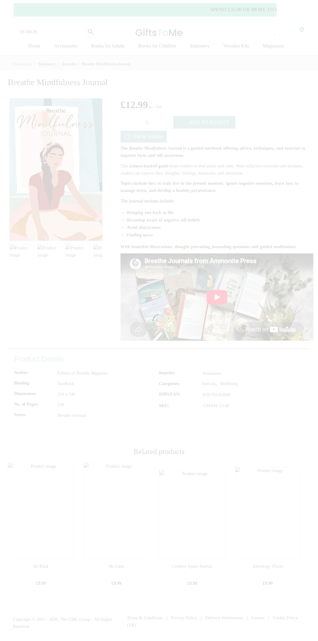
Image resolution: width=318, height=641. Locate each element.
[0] (297, 32)
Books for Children (157, 45)
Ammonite (211, 373)
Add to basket (209, 122)
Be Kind (41, 566)
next (94, 169)
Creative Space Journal (192, 566)
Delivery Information (224, 618)
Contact (258, 618)
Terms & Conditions (145, 618)
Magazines (273, 45)
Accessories (65, 45)
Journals (209, 383)
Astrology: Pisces (267, 566)
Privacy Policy (184, 618)
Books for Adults (108, 45)
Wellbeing (229, 383)
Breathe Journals (71, 415)
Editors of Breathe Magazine (82, 373)
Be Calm (116, 566)
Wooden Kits (236, 45)
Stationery (200, 45)
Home (34, 45)
